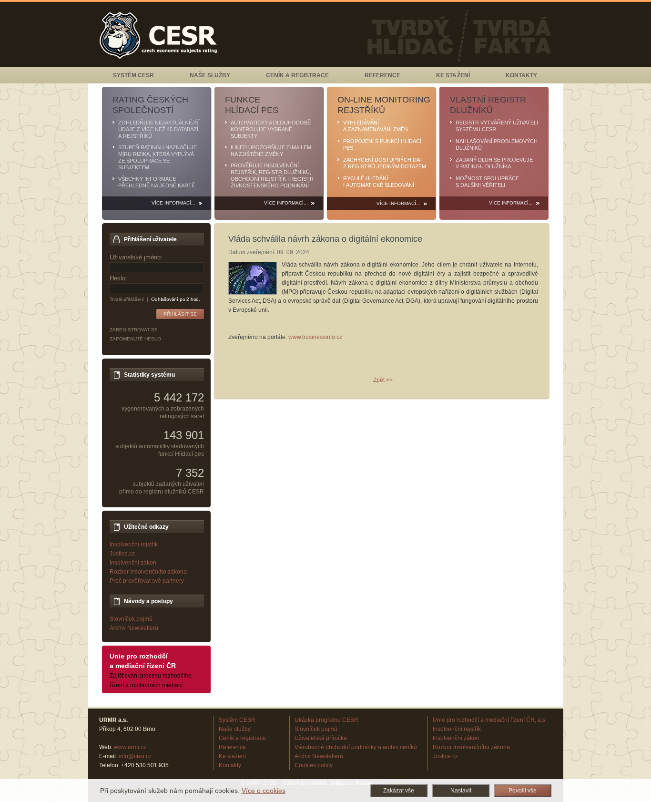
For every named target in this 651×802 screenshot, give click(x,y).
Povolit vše (523, 790)
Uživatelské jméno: (136, 257)
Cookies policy (314, 765)
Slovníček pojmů (131, 619)
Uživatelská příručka (321, 738)
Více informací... (173, 203)
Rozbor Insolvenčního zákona (148, 571)
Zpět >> (383, 380)
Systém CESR (133, 75)
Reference (382, 75)
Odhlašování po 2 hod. (175, 299)
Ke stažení (452, 75)
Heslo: (118, 278)
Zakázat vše (398, 790)
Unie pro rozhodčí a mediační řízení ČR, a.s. (490, 720)
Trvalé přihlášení (127, 299)
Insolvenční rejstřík (134, 544)
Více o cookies (263, 790)
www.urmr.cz (130, 747)
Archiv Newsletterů (134, 628)
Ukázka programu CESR (326, 720)
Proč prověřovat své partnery (147, 580)
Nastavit (460, 790)
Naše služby (210, 75)
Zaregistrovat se (134, 329)
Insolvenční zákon (133, 562)
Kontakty (521, 75)
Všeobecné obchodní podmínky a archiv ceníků (356, 747)
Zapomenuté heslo (135, 338)
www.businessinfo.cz (315, 337)
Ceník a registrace (297, 75)
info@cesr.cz (135, 756)
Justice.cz (122, 553)
